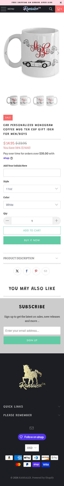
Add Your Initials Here (15, 165)
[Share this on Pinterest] (36, 271)
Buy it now (32, 240)
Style (6, 181)
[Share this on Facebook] (27, 271)
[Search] (50, 9)
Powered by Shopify (43, 477)
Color (6, 197)
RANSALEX (25, 477)
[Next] (58, 53)
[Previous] (6, 53)
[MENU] (2, 9)
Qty (5, 213)
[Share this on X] (17, 271)
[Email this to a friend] (46, 271)
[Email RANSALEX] (31, 428)
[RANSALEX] (32, 9)
